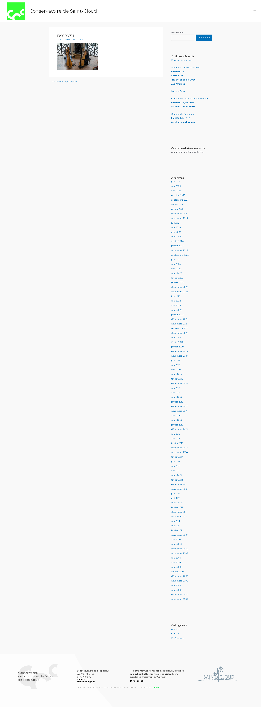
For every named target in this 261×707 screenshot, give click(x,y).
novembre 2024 (179, 218)
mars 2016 (176, 420)
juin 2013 (175, 461)
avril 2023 (176, 268)
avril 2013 (176, 470)
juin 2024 (176, 223)
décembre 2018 (179, 383)
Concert (175, 633)
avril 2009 (176, 562)
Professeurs (177, 638)
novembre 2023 (179, 250)
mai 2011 (175, 521)
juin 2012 (175, 493)
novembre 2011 (179, 516)
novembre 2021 (179, 323)
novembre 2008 (179, 580)
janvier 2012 (177, 507)
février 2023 (177, 278)
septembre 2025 (180, 200)
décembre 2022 (179, 287)
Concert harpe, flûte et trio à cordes (189, 102)
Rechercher (177, 32)
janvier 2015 (177, 443)
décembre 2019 (179, 351)
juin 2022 (175, 296)
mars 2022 (176, 310)
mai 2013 (175, 466)
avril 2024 (176, 232)
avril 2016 (176, 415)
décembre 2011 (179, 512)
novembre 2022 (179, 291)
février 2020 (177, 342)
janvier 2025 (177, 209)
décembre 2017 (179, 406)
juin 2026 (175, 181)
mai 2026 (176, 186)
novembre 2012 (179, 489)
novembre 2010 (179, 535)
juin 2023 (175, 259)
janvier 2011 (177, 530)
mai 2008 (176, 585)
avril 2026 (176, 190)
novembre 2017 (179, 411)
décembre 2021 (179, 319)
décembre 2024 (179, 213)
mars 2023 (176, 273)
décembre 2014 (179, 447)
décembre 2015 (179, 429)
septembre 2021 (179, 328)
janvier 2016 (177, 424)
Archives (175, 629)
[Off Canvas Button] (254, 11)
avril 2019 (176, 369)
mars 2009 (176, 567)
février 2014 (177, 457)
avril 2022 (176, 305)
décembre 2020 (179, 333)
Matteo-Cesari (178, 91)
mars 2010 (176, 544)
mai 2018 (175, 388)
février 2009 (177, 571)
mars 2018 (176, 397)
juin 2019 (175, 360)
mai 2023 (176, 264)
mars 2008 (176, 590)
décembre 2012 (179, 484)
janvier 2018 (177, 401)
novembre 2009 (179, 553)
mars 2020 (176, 337)
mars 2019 (176, 374)
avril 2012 (176, 498)
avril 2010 (176, 539)
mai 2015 (175, 434)
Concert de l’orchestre (183, 118)
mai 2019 (175, 365)
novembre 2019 (179, 356)
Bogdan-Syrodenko (181, 60)
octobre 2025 (178, 195)
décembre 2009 (179, 548)
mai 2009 (176, 557)
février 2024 (177, 241)
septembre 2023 (180, 255)
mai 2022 (176, 300)
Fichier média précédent (63, 81)
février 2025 (177, 204)
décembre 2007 (179, 594)
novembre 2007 (179, 599)
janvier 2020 (177, 346)
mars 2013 (176, 475)
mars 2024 (176, 236)
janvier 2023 (177, 282)
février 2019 (177, 379)
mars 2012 (176, 502)
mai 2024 (176, 227)
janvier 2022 (177, 314)
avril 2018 (176, 392)
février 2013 (177, 480)
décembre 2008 (179, 576)
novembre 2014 (179, 452)
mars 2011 (176, 525)
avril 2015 (176, 438)
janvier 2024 (177, 245)
